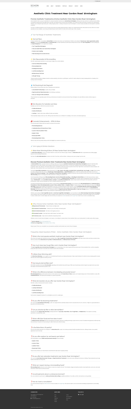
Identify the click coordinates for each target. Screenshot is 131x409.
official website (47, 383)
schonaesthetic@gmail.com (36, 398)
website (64, 195)
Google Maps (74, 195)
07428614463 (97, 1)
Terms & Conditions (69, 396)
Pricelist (55, 401)
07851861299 (34, 397)
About (55, 396)
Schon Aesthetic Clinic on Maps (49, 222)
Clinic (40, 163)
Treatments (56, 398)
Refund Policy (68, 398)
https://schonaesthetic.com (45, 221)
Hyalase (98, 173)
